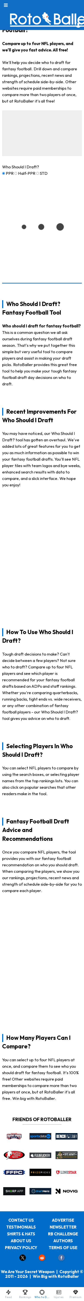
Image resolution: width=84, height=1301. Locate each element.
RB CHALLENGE (63, 1233)
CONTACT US (21, 1220)
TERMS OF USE (63, 1247)
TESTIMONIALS (21, 1227)
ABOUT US (21, 1240)
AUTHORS (63, 1240)
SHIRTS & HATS (21, 1233)
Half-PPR (26, 173)
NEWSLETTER (63, 1227)
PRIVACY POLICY (21, 1247)
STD (44, 173)
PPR (10, 173)
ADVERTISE (63, 1220)
